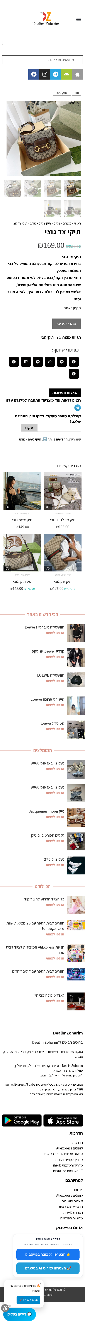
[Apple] (77, 74)
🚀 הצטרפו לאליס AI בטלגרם (48, 1268)
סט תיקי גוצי (22, 581)
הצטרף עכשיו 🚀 (28, 1300)
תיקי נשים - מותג (40, 223)
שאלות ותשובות (72, 1201)
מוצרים (67, 223)
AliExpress (18, 1084)
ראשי (77, 223)
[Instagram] (44, 74)
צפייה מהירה (48, 507)
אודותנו (78, 1189)
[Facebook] (33, 74)
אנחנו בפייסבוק (69, 1227)
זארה (6, 1084)
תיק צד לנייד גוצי (62, 519)
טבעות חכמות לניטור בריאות (63, 1153)
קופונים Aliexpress (69, 1148)
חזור (76, 93)
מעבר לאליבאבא (66, 323)
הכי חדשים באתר (42, 614)
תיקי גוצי (47, 337)
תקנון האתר (72, 308)
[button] (79, 19)
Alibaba (31, 1084)
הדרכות (76, 1133)
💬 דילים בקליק (19, 1314)
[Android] (66, 74)
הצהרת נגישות (73, 1212)
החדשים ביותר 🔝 (55, 439)
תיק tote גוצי (22, 519)
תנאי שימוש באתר (70, 1206)
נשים (57, 223)
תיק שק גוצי (62, 581)
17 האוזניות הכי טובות (68, 1170)
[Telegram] (55, 74)
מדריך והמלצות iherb (68, 1165)
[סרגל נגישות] (6, 1310)
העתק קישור (62, 93)
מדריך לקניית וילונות (69, 1159)
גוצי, (57, 337)
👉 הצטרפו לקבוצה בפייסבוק (48, 1254)
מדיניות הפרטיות (71, 1218)
